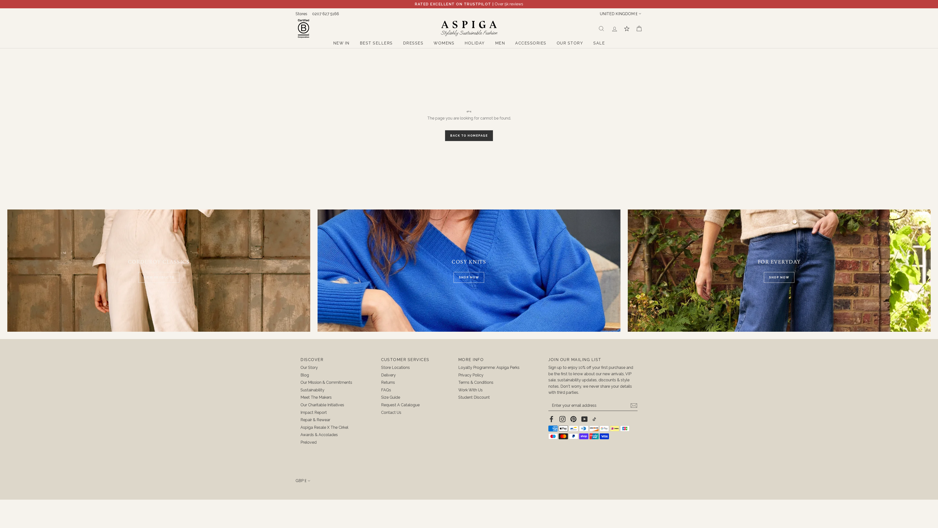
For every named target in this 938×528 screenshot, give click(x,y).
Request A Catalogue (400, 405)
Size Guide (390, 397)
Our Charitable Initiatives (322, 405)
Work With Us (470, 390)
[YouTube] (584, 419)
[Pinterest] (573, 419)
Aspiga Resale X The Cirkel (324, 427)
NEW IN (341, 43)
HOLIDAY (475, 43)
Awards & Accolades (319, 434)
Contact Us (391, 412)
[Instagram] (562, 419)
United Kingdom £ (619, 13)
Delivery (388, 375)
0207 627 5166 (325, 13)
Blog (304, 375)
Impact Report (313, 412)
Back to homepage (469, 135)
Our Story (309, 367)
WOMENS (444, 43)
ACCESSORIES (530, 43)
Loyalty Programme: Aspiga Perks (489, 367)
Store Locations (395, 367)
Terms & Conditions (475, 382)
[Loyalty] (626, 28)
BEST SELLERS (376, 43)
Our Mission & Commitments (326, 382)
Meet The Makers (316, 397)
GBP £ (301, 480)
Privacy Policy (470, 375)
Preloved (308, 442)
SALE (599, 43)
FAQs (386, 390)
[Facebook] (551, 419)
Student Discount (474, 397)
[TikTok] (594, 419)
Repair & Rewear (315, 420)
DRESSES (413, 43)
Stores (301, 13)
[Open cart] (639, 28)
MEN (500, 43)
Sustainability (312, 390)
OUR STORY (570, 43)
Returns (388, 382)
